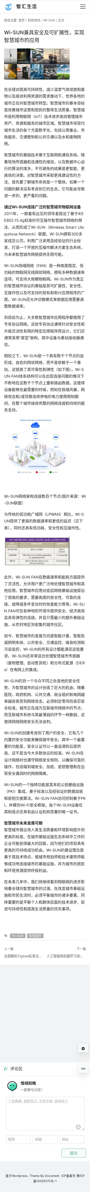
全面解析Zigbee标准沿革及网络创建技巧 (23, 956)
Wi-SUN (49, 20)
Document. (52, 1176)
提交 (74, 1153)
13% (83, 1069)
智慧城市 (35, 936)
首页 (21, 20)
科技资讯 (34, 20)
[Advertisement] (45, 1016)
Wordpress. (20, 1176)
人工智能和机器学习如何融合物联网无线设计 (66, 956)
